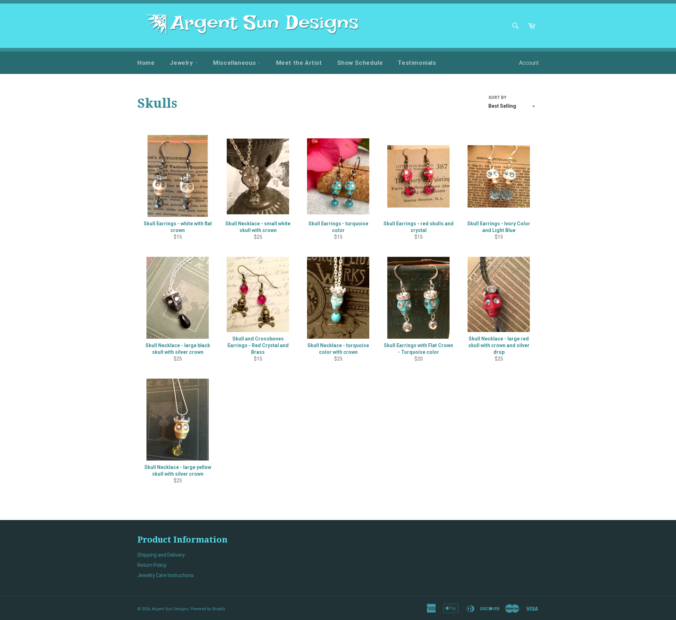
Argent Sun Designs (170, 609)
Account (529, 63)
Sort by (497, 97)
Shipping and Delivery (161, 555)
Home (146, 62)
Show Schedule (360, 62)
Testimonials (417, 62)
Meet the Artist (299, 62)
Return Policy (152, 565)
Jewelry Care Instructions (165, 575)
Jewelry (182, 62)
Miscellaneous (235, 62)
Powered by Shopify (207, 609)
